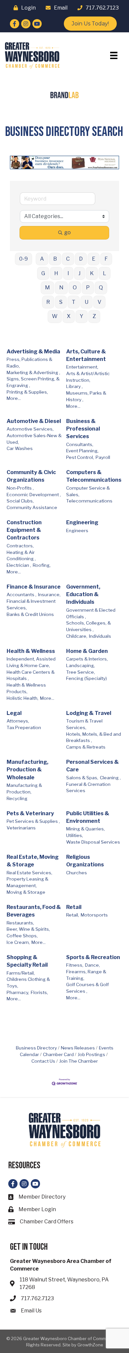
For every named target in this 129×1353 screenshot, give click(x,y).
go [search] (67, 232)
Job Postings (91, 1054)
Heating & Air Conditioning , (21, 556)
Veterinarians (21, 827)
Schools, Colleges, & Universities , (88, 626)
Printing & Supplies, (27, 392)
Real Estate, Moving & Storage (33, 861)
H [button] (56, 273)
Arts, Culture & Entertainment (86, 355)
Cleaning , (110, 777)
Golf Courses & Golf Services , (87, 988)
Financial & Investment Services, (31, 604)
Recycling (17, 798)
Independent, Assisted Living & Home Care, (31, 662)
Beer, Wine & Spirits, (28, 929)
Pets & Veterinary (30, 813)
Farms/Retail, (21, 973)
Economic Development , (34, 494)
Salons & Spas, (82, 777)
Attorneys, (18, 721)
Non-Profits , (20, 488)
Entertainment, (82, 367)
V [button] (99, 302)
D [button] (81, 259)
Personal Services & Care (92, 766)
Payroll (103, 457)
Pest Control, (80, 457)
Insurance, (49, 594)
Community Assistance (32, 507)
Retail (73, 907)
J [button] (79, 273)
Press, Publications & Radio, (29, 363)
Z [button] (94, 316)
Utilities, (74, 835)
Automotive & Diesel (34, 421)
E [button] (93, 259)
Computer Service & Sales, (88, 491)
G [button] (43, 273)
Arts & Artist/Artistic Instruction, (88, 377)
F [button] (106, 259)
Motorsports (94, 915)
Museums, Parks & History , (86, 396)
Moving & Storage (26, 892)
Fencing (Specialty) (86, 678)
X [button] (68, 316)
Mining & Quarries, (85, 828)
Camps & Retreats (86, 747)
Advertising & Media (33, 351)
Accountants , (21, 594)
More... (14, 398)
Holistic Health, (22, 698)
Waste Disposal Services (93, 842)
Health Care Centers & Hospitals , (31, 675)
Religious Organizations (85, 861)
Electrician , (19, 565)
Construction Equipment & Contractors (24, 530)
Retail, (72, 915)
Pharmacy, (18, 992)
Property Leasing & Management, (27, 882)
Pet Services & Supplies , (33, 821)
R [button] (48, 302)
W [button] (55, 316)
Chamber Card (58, 1054)
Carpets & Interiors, (87, 658)
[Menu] (114, 55)
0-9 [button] (23, 259)
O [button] (75, 287)
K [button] (92, 273)
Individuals (100, 636)
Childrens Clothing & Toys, (28, 982)
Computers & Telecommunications (93, 476)
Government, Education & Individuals (83, 594)
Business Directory (36, 1047)
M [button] (47, 287)
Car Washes (20, 448)
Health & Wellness (31, 651)
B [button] (55, 259)
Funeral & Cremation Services (88, 787)
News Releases (78, 1047)
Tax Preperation (24, 727)
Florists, (39, 992)
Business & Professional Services (83, 428)
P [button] (88, 287)
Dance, (92, 965)
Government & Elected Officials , (90, 613)
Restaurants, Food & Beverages (34, 911)
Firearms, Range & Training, (86, 975)
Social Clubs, (20, 500)
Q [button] (101, 287)
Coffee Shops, (22, 935)
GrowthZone (90, 1344)
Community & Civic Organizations (31, 476)
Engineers (77, 530)
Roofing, (42, 565)
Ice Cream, (18, 942)
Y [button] (81, 316)
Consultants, (79, 444)
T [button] (73, 302)
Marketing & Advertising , (33, 372)
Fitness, (74, 965)
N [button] (61, 287)
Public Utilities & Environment (87, 817)
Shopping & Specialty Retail (27, 961)
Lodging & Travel (88, 713)
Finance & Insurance (34, 587)
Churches (76, 872)
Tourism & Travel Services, (84, 724)
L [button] (104, 273)
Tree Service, (80, 672)
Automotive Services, (30, 429)
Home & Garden (87, 651)
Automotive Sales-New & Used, (34, 439)
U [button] (86, 302)
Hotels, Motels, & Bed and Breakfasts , (93, 737)
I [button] (68, 273)
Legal (14, 713)
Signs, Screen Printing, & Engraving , (33, 382)
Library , (74, 386)
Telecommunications (89, 500)
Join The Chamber (78, 1061)
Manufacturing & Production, (24, 788)
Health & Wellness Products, (26, 688)
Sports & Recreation (93, 957)
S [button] (61, 302)
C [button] (68, 259)
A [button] (42, 259)
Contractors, (20, 545)
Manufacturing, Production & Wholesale (27, 769)
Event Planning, (82, 450)
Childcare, (76, 636)
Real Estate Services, (29, 872)
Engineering (82, 522)
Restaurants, (20, 922)
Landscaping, (80, 665)
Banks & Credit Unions (30, 614)
